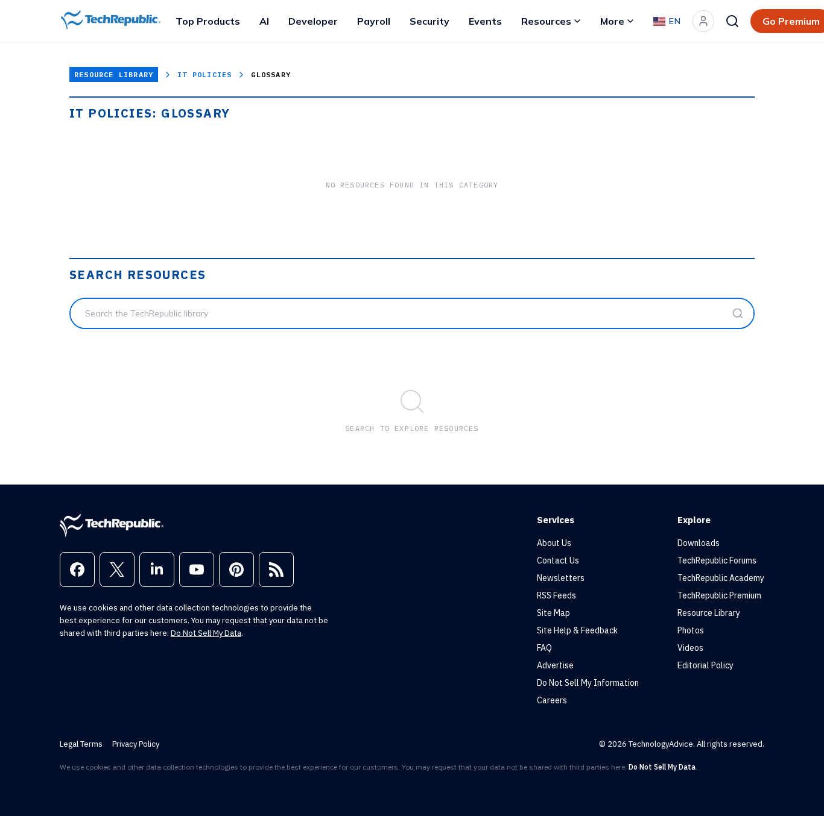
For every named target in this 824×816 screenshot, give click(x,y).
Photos (690, 630)
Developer (313, 21)
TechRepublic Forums (716, 560)
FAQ (544, 647)
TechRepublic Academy (720, 578)
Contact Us (558, 560)
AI (264, 21)
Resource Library (113, 74)
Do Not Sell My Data (206, 633)
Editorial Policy (705, 665)
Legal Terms (81, 744)
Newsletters (561, 578)
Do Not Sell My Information (588, 682)
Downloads (698, 543)
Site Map (553, 612)
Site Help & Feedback (577, 630)
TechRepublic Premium (719, 595)
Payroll (373, 21)
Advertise (555, 665)
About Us (554, 543)
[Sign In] (703, 21)
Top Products (208, 21)
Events (485, 21)
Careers (552, 700)
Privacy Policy (135, 744)
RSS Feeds (556, 595)
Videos (690, 647)
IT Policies (204, 74)
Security (429, 21)
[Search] (732, 21)
